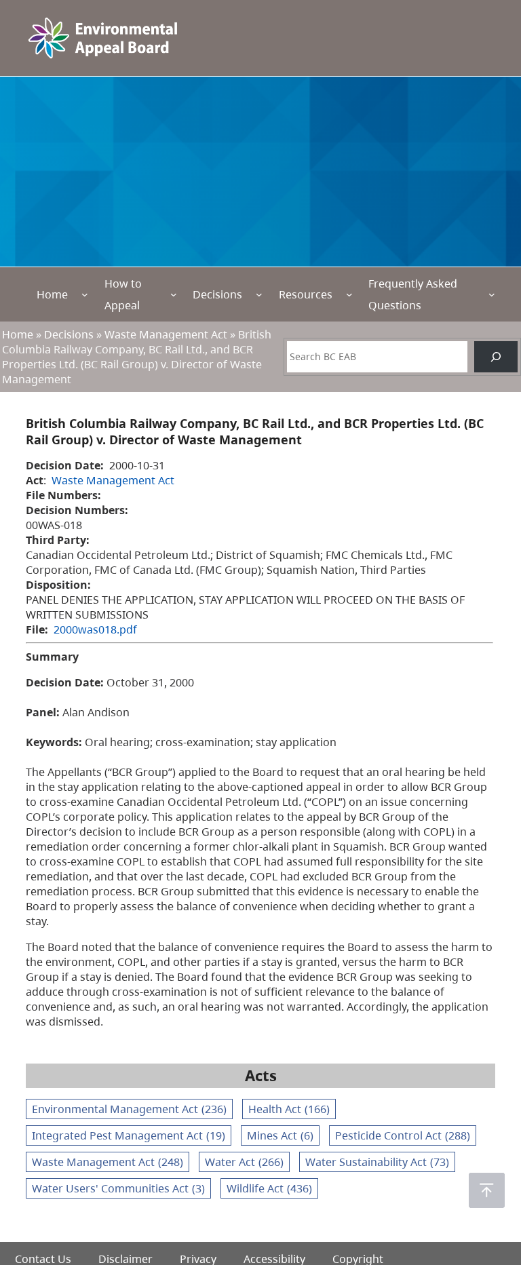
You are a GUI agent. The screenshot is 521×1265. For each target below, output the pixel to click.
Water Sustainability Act (377, 1161)
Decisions (217, 294)
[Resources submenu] (349, 294)
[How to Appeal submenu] (173, 294)
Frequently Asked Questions (412, 294)
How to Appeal (123, 294)
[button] (487, 1190)
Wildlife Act (269, 1188)
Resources (305, 294)
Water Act (244, 1161)
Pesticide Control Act (402, 1135)
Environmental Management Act (129, 1109)
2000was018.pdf (95, 629)
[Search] (496, 356)
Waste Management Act (165, 334)
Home (52, 294)
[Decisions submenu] (259, 294)
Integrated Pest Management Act (128, 1135)
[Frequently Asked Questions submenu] (491, 294)
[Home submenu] (84, 294)
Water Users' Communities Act (118, 1188)
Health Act (289, 1109)
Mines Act (280, 1135)
